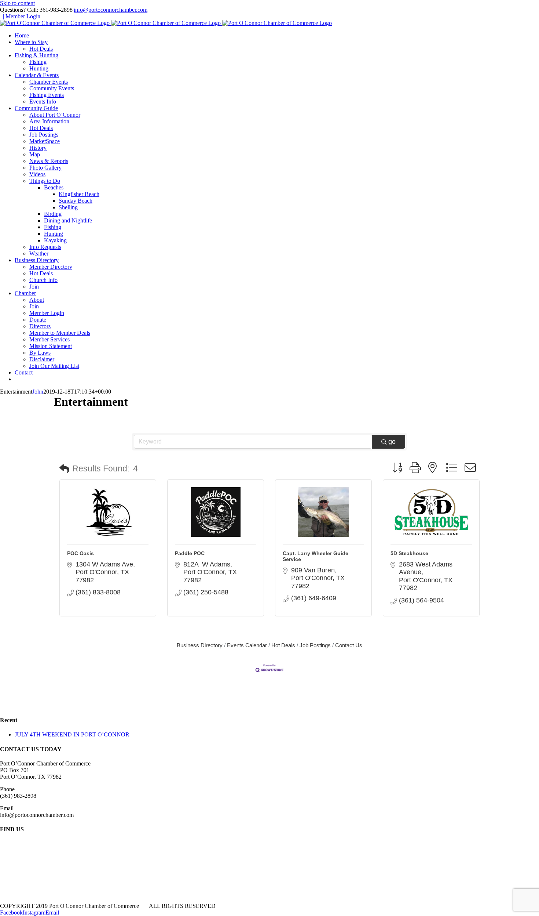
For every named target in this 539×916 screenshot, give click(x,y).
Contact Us (348, 645)
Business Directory (200, 645)
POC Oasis (80, 553)
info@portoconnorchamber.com (110, 10)
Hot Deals (283, 645)
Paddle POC (190, 553)
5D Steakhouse (409, 553)
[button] (64, 469)
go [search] (392, 441)
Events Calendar (247, 645)
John (37, 391)
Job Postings (315, 645)
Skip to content (17, 3)
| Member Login (21, 16)
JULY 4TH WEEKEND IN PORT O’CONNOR (72, 734)
